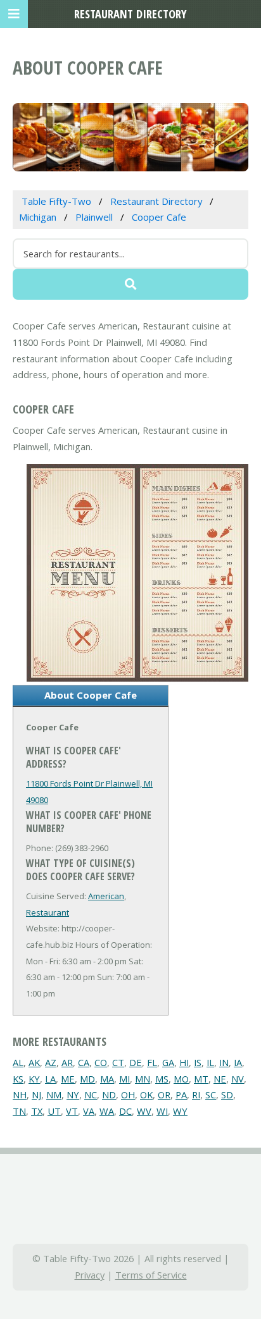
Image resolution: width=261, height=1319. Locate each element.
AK (34, 1062)
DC (125, 1111)
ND (109, 1094)
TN (19, 1111)
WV (144, 1111)
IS (197, 1062)
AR (67, 1062)
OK (146, 1094)
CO (100, 1062)
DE (135, 1062)
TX (36, 1111)
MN (142, 1078)
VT (72, 1111)
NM (53, 1094)
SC (210, 1094)
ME (68, 1078)
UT (54, 1111)
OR (164, 1094)
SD (227, 1094)
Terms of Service (151, 1274)
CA (83, 1062)
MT (201, 1078)
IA (238, 1062)
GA (168, 1062)
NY (73, 1094)
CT (118, 1062)
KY (34, 1078)
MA (107, 1078)
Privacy (90, 1274)
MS (162, 1078)
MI (124, 1078)
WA (106, 1111)
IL (210, 1062)
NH (20, 1094)
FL (152, 1062)
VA (88, 1111)
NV (237, 1078)
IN (224, 1062)
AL (18, 1062)
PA (181, 1094)
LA (50, 1078)
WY (180, 1111)
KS (18, 1078)
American (106, 896)
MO (181, 1078)
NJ (36, 1094)
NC (90, 1094)
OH (128, 1094)
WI (162, 1111)
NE (219, 1078)
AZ (50, 1062)
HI (184, 1062)
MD (87, 1078)
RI (196, 1094)
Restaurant (47, 912)
